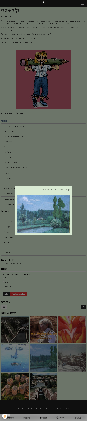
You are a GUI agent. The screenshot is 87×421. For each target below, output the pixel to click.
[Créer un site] (9, 417)
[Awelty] (60, 417)
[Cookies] (4, 416)
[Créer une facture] (77, 417)
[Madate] (26, 417)
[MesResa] (43, 417)
